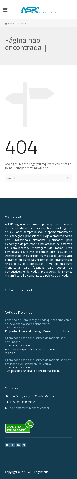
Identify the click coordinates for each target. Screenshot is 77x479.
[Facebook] (12, 445)
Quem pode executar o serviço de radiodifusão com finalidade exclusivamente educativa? (38, 362)
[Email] (7, 445)
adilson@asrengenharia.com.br (29, 408)
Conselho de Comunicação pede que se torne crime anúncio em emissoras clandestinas (38, 322)
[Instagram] (24, 445)
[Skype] (18, 445)
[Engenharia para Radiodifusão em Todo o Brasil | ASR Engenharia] (38, 9)
